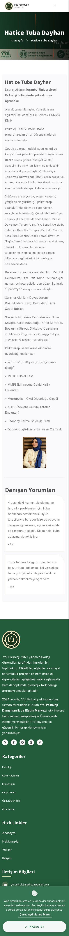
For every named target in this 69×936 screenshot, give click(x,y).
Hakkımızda (10, 841)
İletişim (6, 858)
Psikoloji (6, 767)
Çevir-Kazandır (10, 775)
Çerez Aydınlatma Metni (35, 914)
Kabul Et (36, 926)
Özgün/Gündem (11, 800)
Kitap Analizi (9, 792)
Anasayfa (8, 833)
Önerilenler (8, 809)
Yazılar (7, 850)
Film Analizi (8, 783)
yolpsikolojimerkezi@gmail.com (30, 884)
